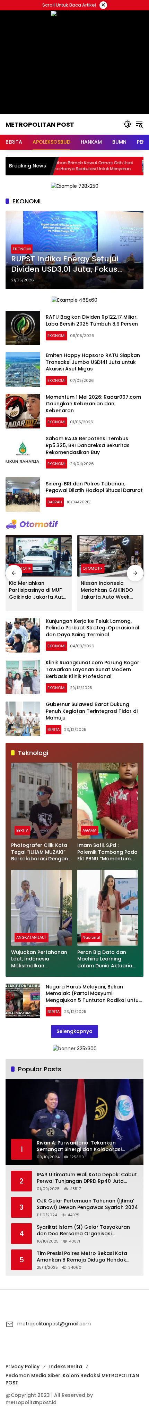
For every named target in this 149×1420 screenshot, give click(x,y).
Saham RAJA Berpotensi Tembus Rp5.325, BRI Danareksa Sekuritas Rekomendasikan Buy (88, 445)
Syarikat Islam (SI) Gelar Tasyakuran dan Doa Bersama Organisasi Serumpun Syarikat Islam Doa (83, 1230)
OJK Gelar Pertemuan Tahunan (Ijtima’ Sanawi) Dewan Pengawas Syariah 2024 (87, 1204)
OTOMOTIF (92, 568)
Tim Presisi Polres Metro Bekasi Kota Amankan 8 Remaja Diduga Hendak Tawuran (82, 1257)
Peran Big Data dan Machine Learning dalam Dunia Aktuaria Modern (104, 959)
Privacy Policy (23, 1366)
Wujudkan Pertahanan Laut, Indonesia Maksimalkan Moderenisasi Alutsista (39, 959)
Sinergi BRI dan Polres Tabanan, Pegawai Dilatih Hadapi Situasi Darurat (94, 487)
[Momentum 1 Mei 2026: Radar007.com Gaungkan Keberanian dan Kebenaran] (23, 411)
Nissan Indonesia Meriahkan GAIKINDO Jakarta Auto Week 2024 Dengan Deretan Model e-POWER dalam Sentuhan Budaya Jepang (110, 590)
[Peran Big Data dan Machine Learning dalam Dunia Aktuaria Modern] (107, 908)
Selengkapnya (74, 1031)
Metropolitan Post (40, 124)
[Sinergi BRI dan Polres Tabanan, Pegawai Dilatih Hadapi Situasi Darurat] (23, 494)
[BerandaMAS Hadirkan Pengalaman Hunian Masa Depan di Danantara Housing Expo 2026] (119, 166)
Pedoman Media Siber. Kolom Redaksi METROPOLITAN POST (72, 1379)
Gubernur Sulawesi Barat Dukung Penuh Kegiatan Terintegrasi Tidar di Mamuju (92, 711)
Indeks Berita (65, 1366)
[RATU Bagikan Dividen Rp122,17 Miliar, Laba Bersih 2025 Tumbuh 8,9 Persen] (23, 328)
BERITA (53, 729)
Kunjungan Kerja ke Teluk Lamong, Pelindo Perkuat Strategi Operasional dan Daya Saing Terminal (92, 628)
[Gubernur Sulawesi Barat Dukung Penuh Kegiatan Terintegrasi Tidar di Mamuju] (23, 719)
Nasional (91, 937)
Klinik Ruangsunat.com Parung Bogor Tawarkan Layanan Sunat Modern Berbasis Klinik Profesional (92, 669)
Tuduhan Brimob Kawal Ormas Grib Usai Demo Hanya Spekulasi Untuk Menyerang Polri (61, 166)
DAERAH (54, 502)
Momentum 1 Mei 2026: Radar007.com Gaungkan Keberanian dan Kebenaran (93, 404)
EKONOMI (22, 249)
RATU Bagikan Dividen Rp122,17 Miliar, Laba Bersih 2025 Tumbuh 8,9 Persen (92, 320)
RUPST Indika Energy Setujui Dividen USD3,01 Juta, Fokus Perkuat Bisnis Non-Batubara (67, 264)
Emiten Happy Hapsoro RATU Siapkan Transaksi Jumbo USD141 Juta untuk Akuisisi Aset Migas (93, 362)
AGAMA (89, 830)
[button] (127, 124)
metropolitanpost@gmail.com (54, 1323)
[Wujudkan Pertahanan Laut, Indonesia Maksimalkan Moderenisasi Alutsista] (41, 908)
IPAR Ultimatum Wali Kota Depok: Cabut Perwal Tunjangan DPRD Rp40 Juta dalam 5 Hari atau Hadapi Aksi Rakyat (87, 1178)
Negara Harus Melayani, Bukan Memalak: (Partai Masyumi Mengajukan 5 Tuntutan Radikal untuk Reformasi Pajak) (93, 997)
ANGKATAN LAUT (31, 937)
